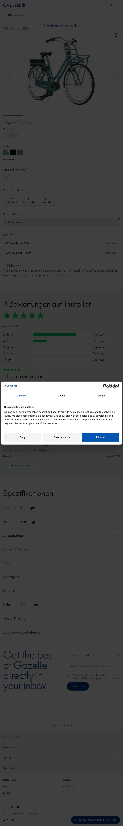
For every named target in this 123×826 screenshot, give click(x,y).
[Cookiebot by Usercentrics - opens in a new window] (105, 386)
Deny (22, 437)
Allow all (100, 437)
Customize (60, 437)
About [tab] (101, 395)
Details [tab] (62, 395)
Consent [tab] (21, 395)
